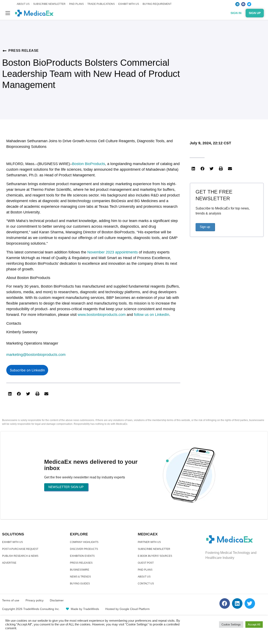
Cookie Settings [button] (231, 624)
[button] (7, 13)
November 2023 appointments (112, 252)
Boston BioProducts (88, 164)
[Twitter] (249, 4)
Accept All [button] (254, 624)
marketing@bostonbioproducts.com (36, 355)
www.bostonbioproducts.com (102, 315)
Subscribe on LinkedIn (27, 370)
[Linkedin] (237, 4)
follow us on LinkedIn (151, 315)
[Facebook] (243, 4)
